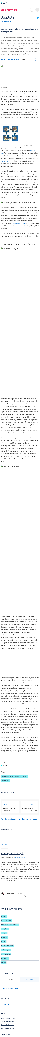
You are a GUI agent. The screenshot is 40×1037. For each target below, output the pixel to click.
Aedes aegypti (5, 950)
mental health (5, 161)
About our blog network (8, 1018)
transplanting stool (19, 223)
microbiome (5, 780)
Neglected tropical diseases (10, 924)
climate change (6, 954)
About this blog (6, 21)
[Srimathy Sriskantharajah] (5, 848)
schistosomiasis (6, 920)
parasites (4, 937)
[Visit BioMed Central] (4, 3)
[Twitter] (2, 886)
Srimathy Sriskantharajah (12, 854)
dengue (3, 941)
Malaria (3, 916)
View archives (5, 1004)
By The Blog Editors (7, 945)
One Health (5, 958)
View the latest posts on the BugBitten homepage (19, 819)
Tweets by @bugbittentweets (10, 988)
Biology (5, 765)
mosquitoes (4, 929)
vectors (3, 962)
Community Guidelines (7, 1025)
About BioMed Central (7, 1028)
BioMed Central (20, 857)
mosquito (4, 933)
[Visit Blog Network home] (9, 10)
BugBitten (8, 17)
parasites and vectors (13, 896)
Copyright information (7, 1021)
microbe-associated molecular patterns (14, 776)
